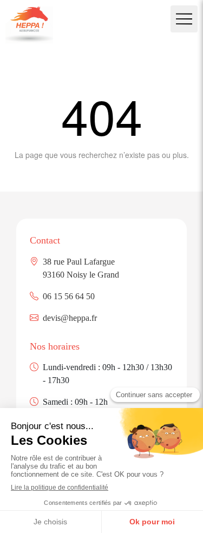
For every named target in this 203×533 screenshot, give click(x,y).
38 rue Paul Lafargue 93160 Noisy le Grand (81, 268)
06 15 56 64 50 (69, 296)
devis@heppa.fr (70, 318)
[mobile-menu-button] (184, 18)
